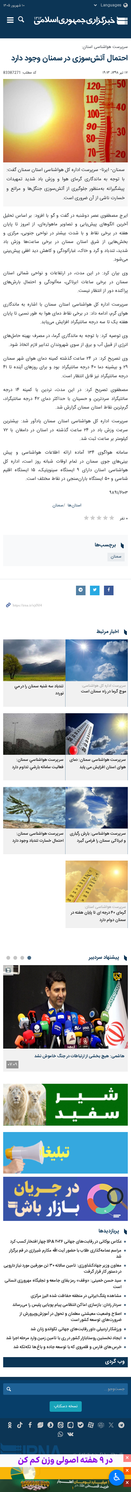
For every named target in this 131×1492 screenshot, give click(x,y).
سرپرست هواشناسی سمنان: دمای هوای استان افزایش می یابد (97, 763)
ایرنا (74, 20)
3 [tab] (15, 958)
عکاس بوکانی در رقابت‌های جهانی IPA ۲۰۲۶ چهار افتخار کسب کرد (65, 1241)
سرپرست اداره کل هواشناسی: (103, 686)
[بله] (80, 1426)
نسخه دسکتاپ (66, 1406)
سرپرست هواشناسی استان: (105, 47)
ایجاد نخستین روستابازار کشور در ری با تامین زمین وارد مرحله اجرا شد (63, 1338)
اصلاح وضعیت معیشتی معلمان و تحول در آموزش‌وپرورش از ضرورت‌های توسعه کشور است (70, 1317)
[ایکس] (111, 1426)
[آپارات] (90, 1426)
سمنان (57, 505)
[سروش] (50, 1426)
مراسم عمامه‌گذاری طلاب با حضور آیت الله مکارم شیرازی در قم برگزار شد (65, 1253)
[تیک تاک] (20, 1426)
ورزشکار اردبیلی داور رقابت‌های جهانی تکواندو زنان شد (76, 1329)
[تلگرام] (121, 1426)
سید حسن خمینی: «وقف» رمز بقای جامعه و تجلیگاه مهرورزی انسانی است (62, 1283)
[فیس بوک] (30, 1426)
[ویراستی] (40, 1426)
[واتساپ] (60, 1435)
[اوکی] (9, 1426)
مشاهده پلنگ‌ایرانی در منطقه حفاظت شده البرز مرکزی (76, 1296)
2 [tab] (22, 958)
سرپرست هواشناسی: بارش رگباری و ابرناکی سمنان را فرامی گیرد (98, 837)
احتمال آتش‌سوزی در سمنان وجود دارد (69, 58)
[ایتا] (60, 1426)
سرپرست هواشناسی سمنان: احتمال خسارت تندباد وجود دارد (38, 837)
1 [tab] (29, 958)
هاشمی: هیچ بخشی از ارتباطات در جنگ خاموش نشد (79, 1056)
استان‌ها (74, 505)
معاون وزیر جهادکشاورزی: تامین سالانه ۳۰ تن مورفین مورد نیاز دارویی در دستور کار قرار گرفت (62, 1268)
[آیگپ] (70, 1426)
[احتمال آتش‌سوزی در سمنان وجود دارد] (65, 120)
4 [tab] (8, 958)
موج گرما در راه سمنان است (103, 691)
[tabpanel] (65, 1018)
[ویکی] (70, 1435)
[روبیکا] (101, 1426)
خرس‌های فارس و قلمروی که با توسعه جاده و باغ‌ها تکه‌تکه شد (67, 1347)
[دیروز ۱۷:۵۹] (65, 1007)
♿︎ (116, 1477)
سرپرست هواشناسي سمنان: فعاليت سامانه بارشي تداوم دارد (38, 763)
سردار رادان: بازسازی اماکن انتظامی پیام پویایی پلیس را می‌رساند (66, 1304)
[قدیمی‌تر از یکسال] (97, 660)
